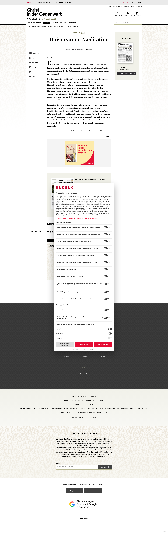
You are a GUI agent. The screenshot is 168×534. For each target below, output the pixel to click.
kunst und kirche (142, 408)
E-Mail (58, 463)
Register (72, 23)
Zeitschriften (123, 2)
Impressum (102, 484)
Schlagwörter (90, 404)
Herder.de (30, 2)
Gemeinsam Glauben (113, 408)
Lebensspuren (124, 408)
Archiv (46, 23)
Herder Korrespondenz (70, 408)
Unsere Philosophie (136, 6)
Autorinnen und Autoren (115, 6)
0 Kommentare (88, 49)
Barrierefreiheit (93, 484)
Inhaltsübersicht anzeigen (127, 73)
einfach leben (82, 408)
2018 (55, 26)
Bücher (63, 23)
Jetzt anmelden (105, 467)
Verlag (133, 2)
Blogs (82, 404)
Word (34, 58)
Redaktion (126, 6)
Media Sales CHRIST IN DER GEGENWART (37, 408)
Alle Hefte (84, 367)
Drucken (35, 63)
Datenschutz (83, 484)
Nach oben (84, 518)
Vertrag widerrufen (74, 491)
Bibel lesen (133, 408)
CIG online (33, 18)
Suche (116, 20)
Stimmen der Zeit (92, 408)
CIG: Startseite (32, 26)
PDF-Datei (36, 53)
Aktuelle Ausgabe (33, 23)
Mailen (34, 77)
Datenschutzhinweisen (97, 456)
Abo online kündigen (102, 412)
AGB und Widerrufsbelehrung (71, 484)
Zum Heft (65, 356)
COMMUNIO (102, 408)
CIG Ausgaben (50, 18)
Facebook (86, 417)
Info (139, 2)
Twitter (94, 417)
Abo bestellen (84, 374)
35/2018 (61, 26)
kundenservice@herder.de (87, 412)
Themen (55, 23)
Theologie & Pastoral (63, 2)
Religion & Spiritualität (45, 2)
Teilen (34, 67)
